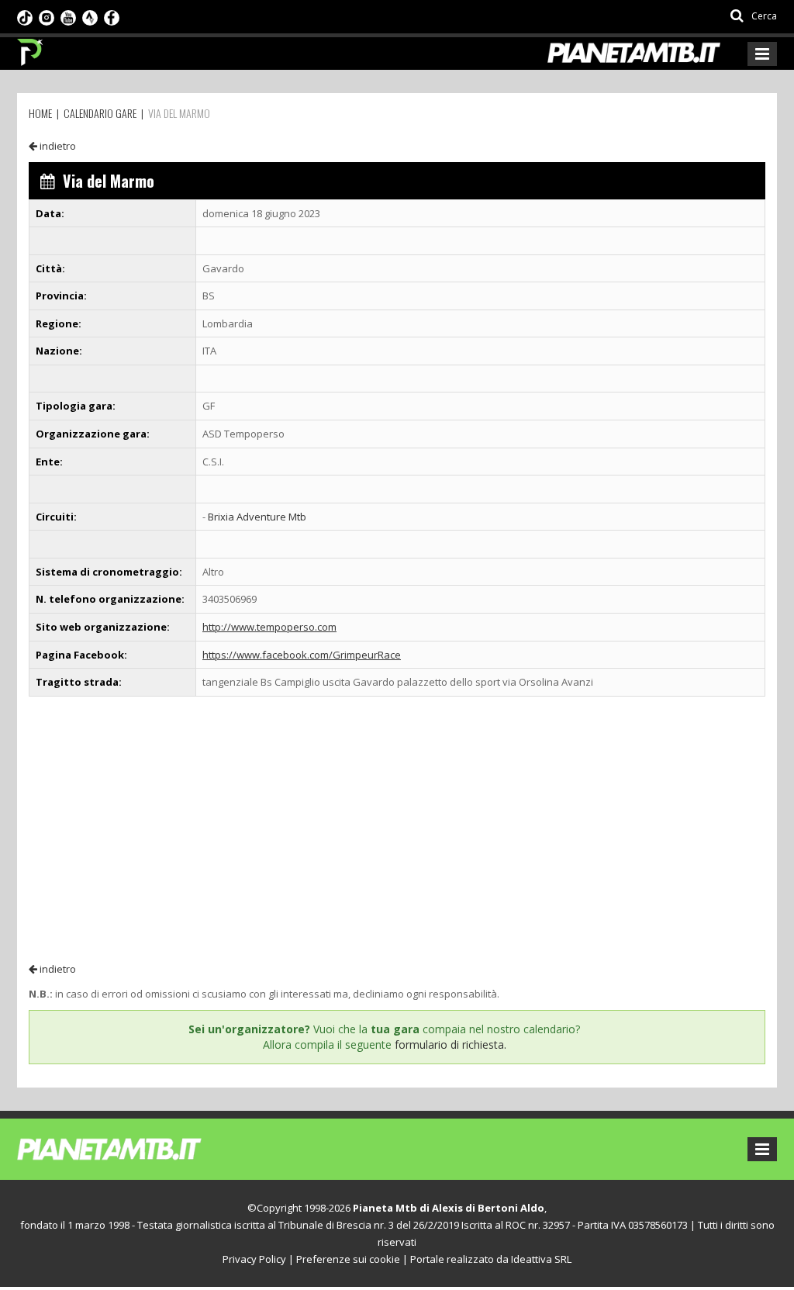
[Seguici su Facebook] (111, 16)
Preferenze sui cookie (348, 1259)
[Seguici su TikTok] (25, 16)
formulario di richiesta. (450, 1044)
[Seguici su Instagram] (46, 16)
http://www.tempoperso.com (269, 627)
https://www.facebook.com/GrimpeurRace (301, 655)
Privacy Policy (254, 1259)
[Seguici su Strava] (90, 16)
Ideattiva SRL (541, 1259)
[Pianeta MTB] (137, 1148)
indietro (56, 146)
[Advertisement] (397, 828)
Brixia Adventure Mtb (257, 517)
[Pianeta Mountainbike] (30, 48)
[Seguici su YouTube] (68, 16)
